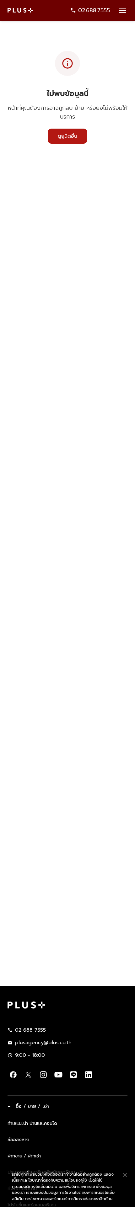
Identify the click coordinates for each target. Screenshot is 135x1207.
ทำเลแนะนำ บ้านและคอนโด (32, 1123)
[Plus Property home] (20, 10)
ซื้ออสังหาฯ (18, 1139)
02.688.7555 (94, 10)
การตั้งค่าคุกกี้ (42, 1195)
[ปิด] (125, 1155)
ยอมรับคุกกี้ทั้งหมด (88, 1195)
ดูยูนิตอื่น (67, 136)
